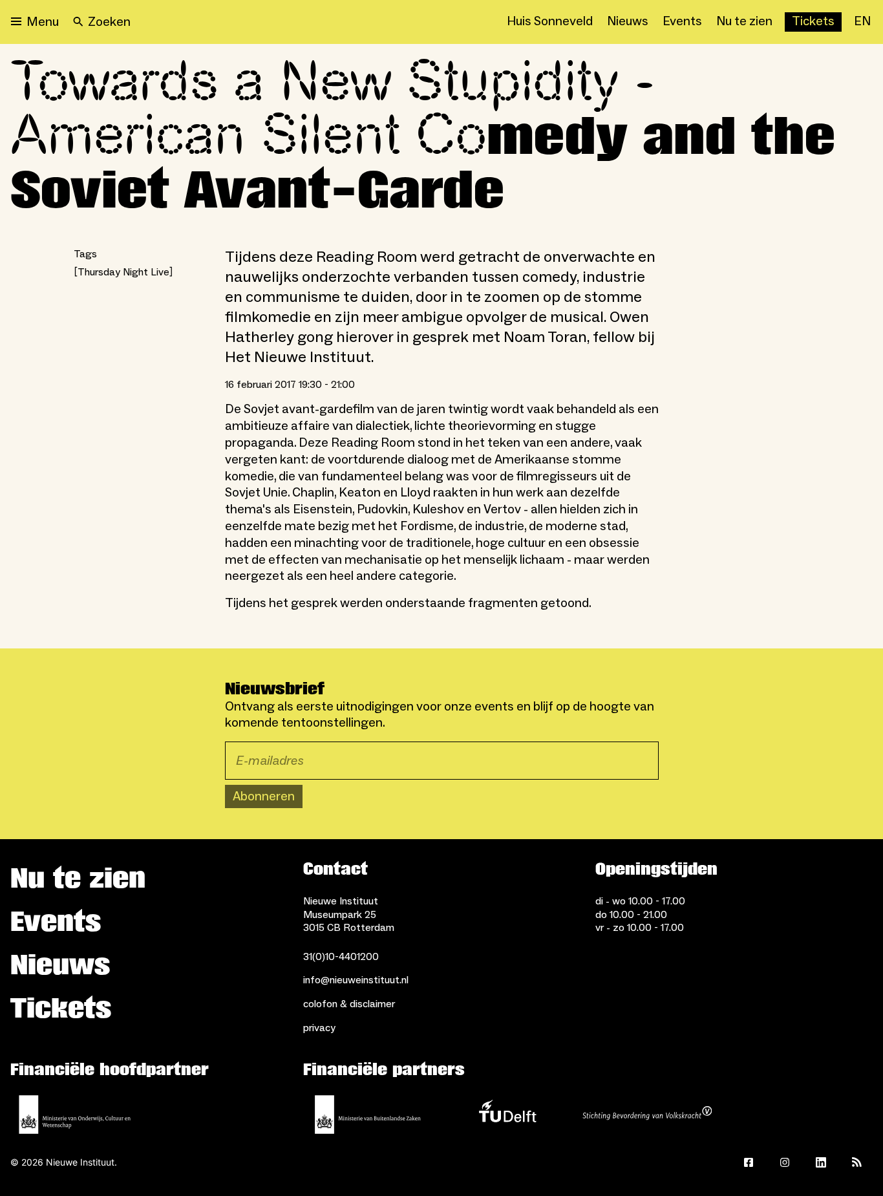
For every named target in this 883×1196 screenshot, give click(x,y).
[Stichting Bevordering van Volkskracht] (647, 1114)
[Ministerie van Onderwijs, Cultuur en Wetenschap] (75, 1114)
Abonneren (264, 796)
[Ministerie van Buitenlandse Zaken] (367, 1114)
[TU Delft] (507, 1114)
